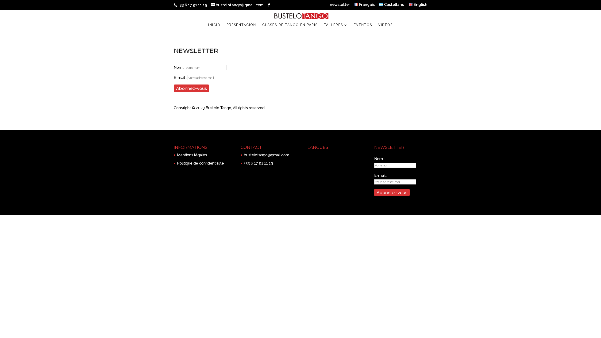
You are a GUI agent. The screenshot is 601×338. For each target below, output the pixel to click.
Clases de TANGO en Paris (290, 25)
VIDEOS (385, 25)
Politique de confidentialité (200, 163)
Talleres (333, 25)
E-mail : (181, 77)
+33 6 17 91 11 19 (258, 163)
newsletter (340, 5)
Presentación (241, 25)
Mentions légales (192, 155)
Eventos (363, 25)
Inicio (214, 25)
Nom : (179, 67)
